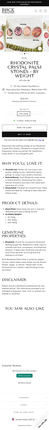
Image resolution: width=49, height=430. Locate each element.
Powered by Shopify (24, 425)
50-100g (11, 113)
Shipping (15, 101)
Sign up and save (24, 412)
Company (24, 397)
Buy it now (24, 134)
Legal (24, 405)
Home (24, 58)
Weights (24, 109)
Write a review (24, 376)
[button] (41, 422)
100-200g (23, 113)
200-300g (37, 113)
